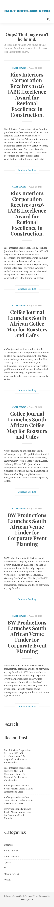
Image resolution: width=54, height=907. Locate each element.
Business (8, 845)
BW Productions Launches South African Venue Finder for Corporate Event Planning (27, 529)
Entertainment (11, 856)
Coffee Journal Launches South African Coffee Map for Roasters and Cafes (27, 323)
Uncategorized (11, 874)
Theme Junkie (27, 899)
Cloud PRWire (19, 68)
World (7, 880)
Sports (7, 862)
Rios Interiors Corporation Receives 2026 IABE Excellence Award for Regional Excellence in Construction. (27, 94)
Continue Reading (27, 170)
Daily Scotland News (29, 896)
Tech (6, 868)
